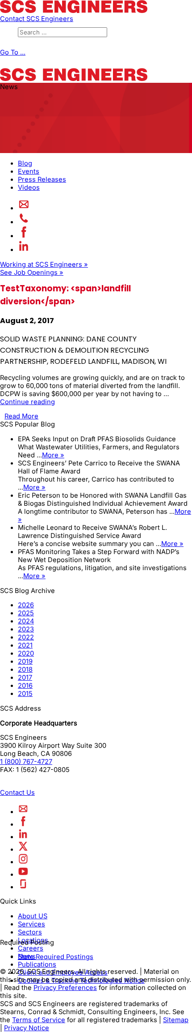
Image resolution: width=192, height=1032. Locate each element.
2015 (25, 694)
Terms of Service (38, 1020)
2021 (25, 645)
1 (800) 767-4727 (26, 762)
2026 (26, 605)
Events (28, 171)
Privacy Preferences (65, 988)
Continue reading (27, 402)
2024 (26, 621)
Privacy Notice (26, 1028)
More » (53, 455)
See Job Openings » (31, 273)
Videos (29, 187)
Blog (25, 163)
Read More (21, 416)
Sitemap (175, 1020)
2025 (26, 613)
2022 (26, 637)
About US (32, 916)
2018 (25, 669)
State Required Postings (55, 957)
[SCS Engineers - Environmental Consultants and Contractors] (73, 11)
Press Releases (42, 179)
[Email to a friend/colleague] (24, 208)
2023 (26, 629)
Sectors (30, 932)
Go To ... (12, 52)
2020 (26, 653)
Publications (37, 964)
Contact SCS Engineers (36, 19)
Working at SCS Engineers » (44, 264)
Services (31, 924)
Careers (30, 948)
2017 (25, 678)
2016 (25, 686)
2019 (25, 661)
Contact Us (17, 793)
